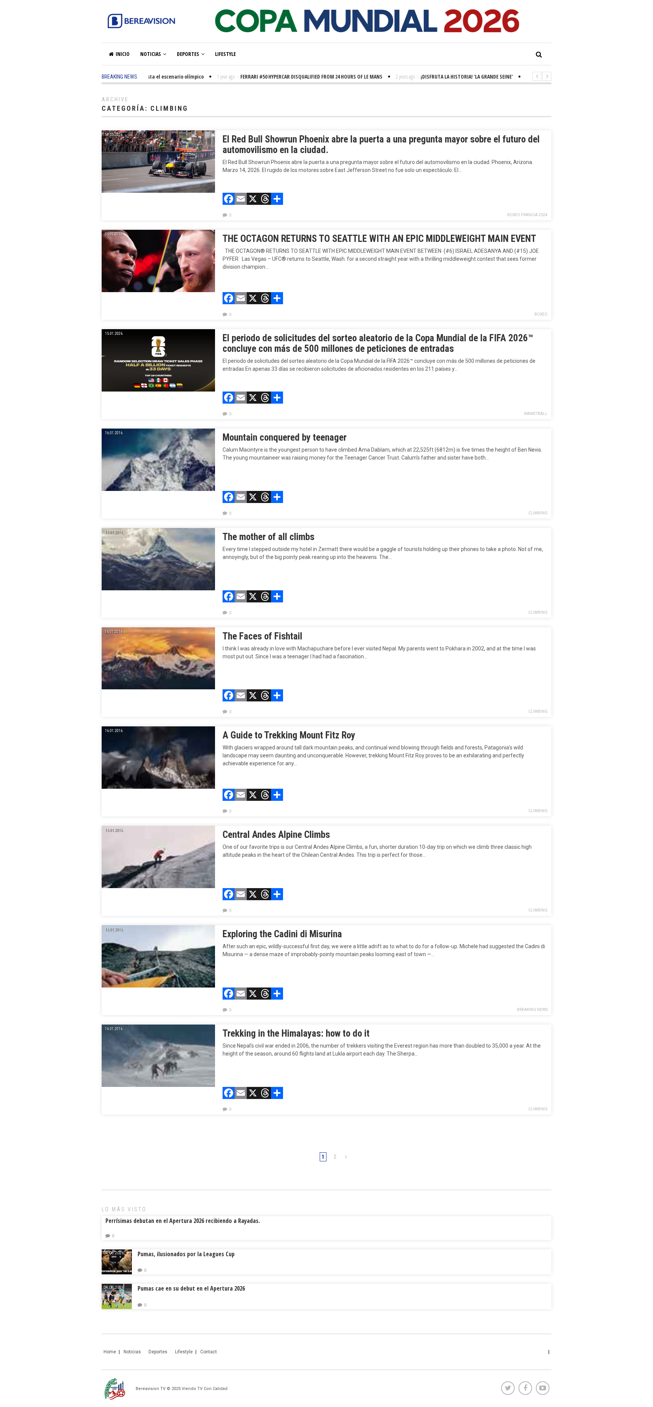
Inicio (123, 53)
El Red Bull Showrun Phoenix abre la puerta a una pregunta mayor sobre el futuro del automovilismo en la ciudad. (381, 144)
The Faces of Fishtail (262, 636)
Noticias (150, 53)
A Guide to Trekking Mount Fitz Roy (289, 735)
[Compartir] (277, 200)
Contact (208, 1351)
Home (110, 1351)
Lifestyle (225, 53)
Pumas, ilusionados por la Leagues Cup (186, 1254)
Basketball (536, 414)
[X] (253, 200)
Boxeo (541, 314)
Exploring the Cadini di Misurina (282, 934)
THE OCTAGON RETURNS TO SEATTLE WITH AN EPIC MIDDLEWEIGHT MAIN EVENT (379, 238)
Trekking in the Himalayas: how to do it (296, 1033)
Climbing (538, 513)
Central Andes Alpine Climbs (276, 834)
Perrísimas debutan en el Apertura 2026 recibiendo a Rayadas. (182, 1221)
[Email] (241, 200)
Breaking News (532, 1010)
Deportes (188, 53)
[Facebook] (229, 200)
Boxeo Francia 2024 (527, 215)
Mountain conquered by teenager (285, 437)
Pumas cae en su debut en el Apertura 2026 (191, 1288)
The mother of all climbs (268, 536)
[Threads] (265, 200)
